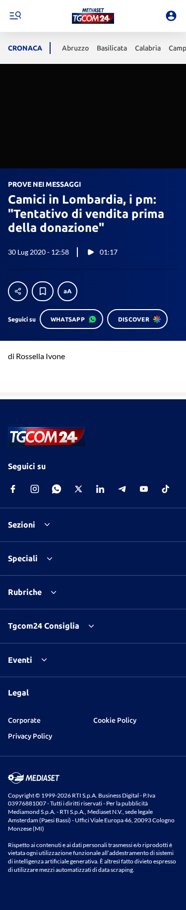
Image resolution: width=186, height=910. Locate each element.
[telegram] (122, 489)
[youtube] (144, 489)
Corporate (24, 720)
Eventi (20, 659)
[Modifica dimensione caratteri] (67, 291)
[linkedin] (100, 489)
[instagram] (35, 489)
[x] (78, 489)
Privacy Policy (30, 736)
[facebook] (13, 489)
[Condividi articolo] (18, 291)
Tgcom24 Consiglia (43, 625)
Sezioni (21, 524)
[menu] (15, 16)
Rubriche (25, 592)
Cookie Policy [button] (114, 720)
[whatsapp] (57, 489)
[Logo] (93, 16)
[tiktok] (166, 489)
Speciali (23, 558)
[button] (93, 16)
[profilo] (171, 16)
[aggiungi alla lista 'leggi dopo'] (43, 291)
